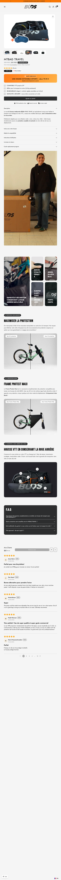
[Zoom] (53, 16)
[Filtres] (51, 550)
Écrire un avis (32, 550)
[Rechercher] (49, 6)
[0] (55, 6)
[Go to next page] (40, 656)
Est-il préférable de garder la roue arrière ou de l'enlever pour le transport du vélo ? (28, 526)
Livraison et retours (9, 142)
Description (7, 108)
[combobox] (56, 878)
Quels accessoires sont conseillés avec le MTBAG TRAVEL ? (21, 521)
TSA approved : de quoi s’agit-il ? (15, 530)
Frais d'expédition (13, 64)
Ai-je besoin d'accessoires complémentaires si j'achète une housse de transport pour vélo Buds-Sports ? (28, 516)
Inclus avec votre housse (10, 129)
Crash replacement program (11, 146)
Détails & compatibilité (10, 133)
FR (57, 878)
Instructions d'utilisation (10, 138)
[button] (8, 68)
